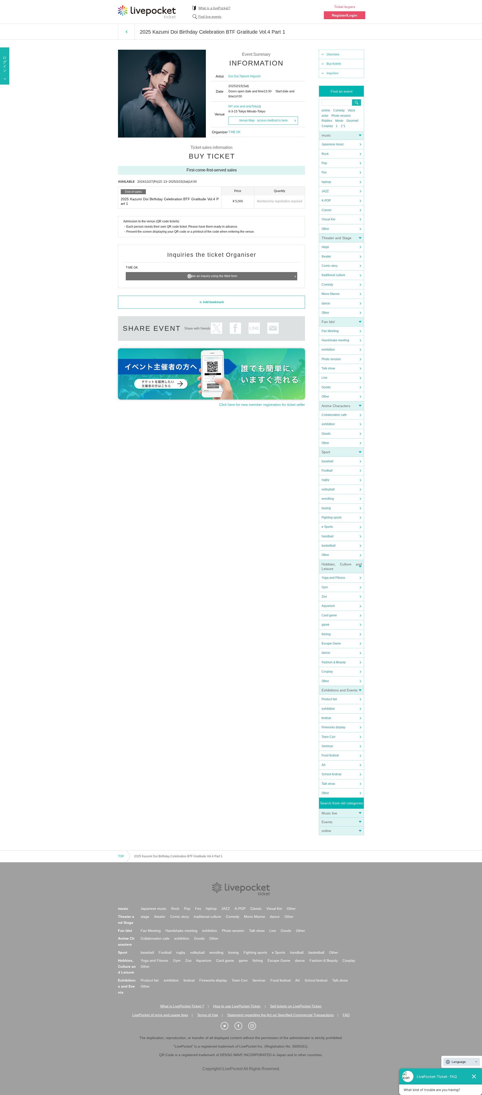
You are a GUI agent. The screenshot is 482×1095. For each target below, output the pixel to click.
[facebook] (241, 1026)
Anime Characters (336, 406)
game (325, 624)
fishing (326, 634)
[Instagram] (254, 1026)
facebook (235, 328)
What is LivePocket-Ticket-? (182, 1006)
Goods (326, 387)
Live (324, 377)
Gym (325, 587)
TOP (121, 856)
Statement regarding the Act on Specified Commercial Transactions (280, 1015)
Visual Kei (328, 219)
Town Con (328, 737)
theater (326, 256)
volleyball (328, 489)
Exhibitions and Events (339, 690)
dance (326, 303)
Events (327, 822)
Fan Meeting (330, 331)
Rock (325, 154)
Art (323, 765)
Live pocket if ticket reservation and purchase (147, 12)
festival (326, 718)
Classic (327, 210)
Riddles (327, 120)
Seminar (327, 746)
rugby (325, 480)
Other (325, 229)
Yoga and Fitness (333, 577)
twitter (216, 328)
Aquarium (328, 606)
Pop (324, 163)
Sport (326, 452)
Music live (329, 813)
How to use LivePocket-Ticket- (237, 1006)
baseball (327, 461)
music (326, 135)
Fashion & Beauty (334, 662)
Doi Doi (233, 76)
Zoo (324, 596)
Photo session (341, 115)
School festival (331, 774)
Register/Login (344, 15)
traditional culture (333, 275)
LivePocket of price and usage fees (160, 1015)
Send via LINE (254, 328)
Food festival (330, 755)
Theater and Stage (336, 238)
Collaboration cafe (334, 415)
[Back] (126, 31)
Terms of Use (207, 1015)
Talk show (328, 368)
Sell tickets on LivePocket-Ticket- (296, 1006)
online (326, 110)
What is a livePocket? (214, 8)
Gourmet (352, 120)
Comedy (339, 110)
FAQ (346, 1015)
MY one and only (240, 106)
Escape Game (331, 643)
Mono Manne (331, 294)
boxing (326, 508)
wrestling (328, 498)
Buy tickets (334, 64)
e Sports (327, 527)
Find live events (209, 17)
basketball (329, 545)
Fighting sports (332, 517)
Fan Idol (328, 322)
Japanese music (333, 144)
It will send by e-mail (273, 328)
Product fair (329, 699)
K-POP (326, 200)
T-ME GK (234, 132)
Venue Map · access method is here (263, 120)
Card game (329, 615)
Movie (339, 120)
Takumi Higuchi (250, 76)
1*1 (343, 126)
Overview (333, 54)
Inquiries (332, 73)
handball (328, 536)
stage (325, 247)
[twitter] (227, 1026)
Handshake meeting (335, 340)
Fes (324, 172)
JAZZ (325, 191)
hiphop (326, 182)
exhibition (328, 349)
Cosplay (327, 126)
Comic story (330, 266)
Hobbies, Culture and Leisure (127, 966)
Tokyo (256, 106)
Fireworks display (333, 727)
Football (327, 470)
